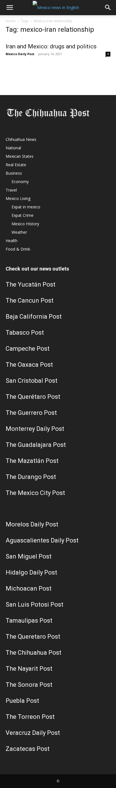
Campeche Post (28, 348)
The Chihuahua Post (33, 652)
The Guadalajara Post (36, 444)
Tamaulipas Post (29, 620)
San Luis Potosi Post (34, 604)
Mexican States (20, 156)
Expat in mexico (26, 207)
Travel (11, 190)
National (13, 147)
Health (11, 240)
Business (14, 173)
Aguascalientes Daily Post (42, 540)
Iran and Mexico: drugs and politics (51, 46)
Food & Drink (18, 249)
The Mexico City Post (35, 492)
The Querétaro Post (33, 396)
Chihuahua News (21, 139)
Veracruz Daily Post (33, 732)
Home (10, 21)
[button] (10, 7)
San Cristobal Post (31, 380)
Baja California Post (34, 316)
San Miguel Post (29, 556)
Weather (19, 232)
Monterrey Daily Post (35, 428)
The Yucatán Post (30, 284)
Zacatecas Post (28, 748)
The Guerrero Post (31, 412)
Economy (20, 181)
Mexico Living (18, 198)
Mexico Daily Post (20, 54)
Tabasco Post (25, 332)
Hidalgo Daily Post (31, 572)
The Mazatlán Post (32, 460)
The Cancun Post (29, 300)
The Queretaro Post (33, 636)
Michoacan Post (29, 588)
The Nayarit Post (29, 668)
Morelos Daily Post (32, 524)
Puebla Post (22, 700)
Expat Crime (23, 215)
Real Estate (16, 164)
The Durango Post (31, 476)
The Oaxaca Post (29, 364)
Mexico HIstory (25, 223)
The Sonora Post (29, 684)
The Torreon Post (30, 716)
